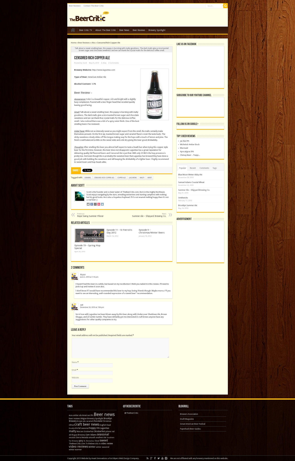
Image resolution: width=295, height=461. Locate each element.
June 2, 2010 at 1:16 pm (89, 277)
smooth (92, 437)
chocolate (97, 421)
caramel (87, 178)
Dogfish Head (105, 425)
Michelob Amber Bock (189, 144)
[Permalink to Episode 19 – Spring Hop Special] (89, 235)
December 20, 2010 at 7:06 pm (92, 307)
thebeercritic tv (94, 444)
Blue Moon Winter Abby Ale (190, 174)
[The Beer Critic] (89, 19)
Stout (97, 441)
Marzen (80, 431)
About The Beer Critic (105, 30)
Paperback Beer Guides (190, 429)
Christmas (107, 421)
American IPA (87, 415)
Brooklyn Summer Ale (187, 205)
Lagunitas (133, 178)
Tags (214, 168)
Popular (182, 168)
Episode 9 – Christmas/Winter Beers (152, 231)
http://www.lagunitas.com (103, 70)
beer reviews (74, 418)
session (72, 437)
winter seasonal (102, 447)
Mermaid (184, 148)
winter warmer (75, 449)
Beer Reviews (75, 6)
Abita (71, 415)
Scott (85, 63)
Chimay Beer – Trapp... (190, 155)
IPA (98, 428)
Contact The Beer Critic (94, 6)
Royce (82, 274)
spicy (81, 440)
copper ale (121, 178)
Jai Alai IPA (184, 141)
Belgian (84, 418)
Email (74, 370)
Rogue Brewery (78, 435)
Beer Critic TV (85, 30)
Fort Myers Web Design (119, 458)
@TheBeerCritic (132, 406)
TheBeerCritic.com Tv (78, 443)
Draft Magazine (187, 419)
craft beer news (86, 424)
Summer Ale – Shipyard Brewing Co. (149, 215)
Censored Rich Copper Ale (104, 178)
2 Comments (113, 63)
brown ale (81, 421)
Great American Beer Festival (192, 424)
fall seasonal (83, 428)
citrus (71, 425)
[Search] (225, 6)
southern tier (101, 437)
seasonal (103, 434)
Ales (93, 43)
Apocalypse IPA (187, 151)
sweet (150, 178)
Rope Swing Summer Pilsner (90, 215)
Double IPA (73, 428)
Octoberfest (88, 431)
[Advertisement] (200, 242)
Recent (193, 168)
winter (92, 446)
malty (142, 178)
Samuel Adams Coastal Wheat (191, 182)
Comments (204, 168)
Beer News (124, 30)
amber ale (77, 415)
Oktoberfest (99, 431)
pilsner (108, 431)
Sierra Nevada (82, 437)
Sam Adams (91, 434)
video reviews (78, 446)
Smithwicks (183, 198)
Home (73, 31)
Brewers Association (189, 414)
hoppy (92, 428)
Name (74, 362)
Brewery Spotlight (156, 30)
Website (75, 377)
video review (107, 443)
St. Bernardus (89, 441)
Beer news (104, 414)
